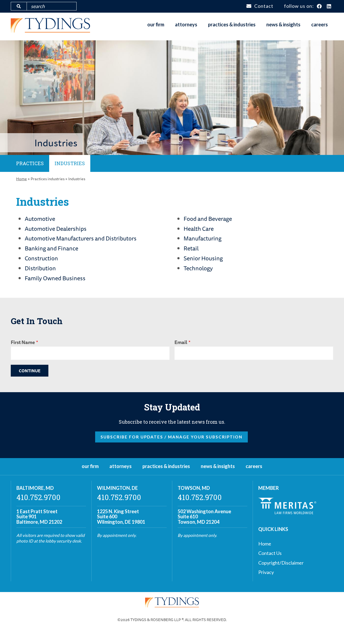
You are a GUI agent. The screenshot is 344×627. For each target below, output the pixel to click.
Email (180, 342)
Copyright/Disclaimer (281, 563)
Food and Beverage (208, 218)
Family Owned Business (55, 278)
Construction (41, 258)
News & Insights (283, 24)
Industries (70, 163)
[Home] (50, 30)
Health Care (199, 228)
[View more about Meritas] (287, 512)
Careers (319, 24)
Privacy (266, 572)
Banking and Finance (51, 248)
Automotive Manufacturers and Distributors (81, 238)
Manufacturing (202, 238)
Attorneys (186, 24)
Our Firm (155, 24)
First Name (23, 342)
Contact (263, 6)
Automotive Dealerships (56, 228)
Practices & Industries (232, 24)
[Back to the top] (331, 614)
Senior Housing (203, 258)
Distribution (40, 268)
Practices (30, 163)
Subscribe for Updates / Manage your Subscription (171, 436)
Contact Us (270, 553)
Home (21, 179)
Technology (198, 268)
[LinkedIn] (329, 6)
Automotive (40, 218)
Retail (191, 248)
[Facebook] (319, 6)
